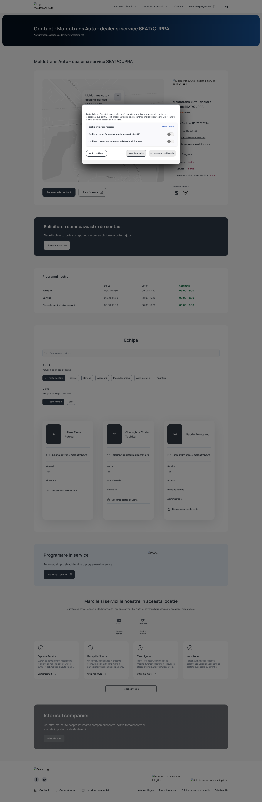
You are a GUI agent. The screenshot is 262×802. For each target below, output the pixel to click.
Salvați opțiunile (136, 153)
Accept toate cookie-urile (162, 153)
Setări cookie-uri (96, 153)
